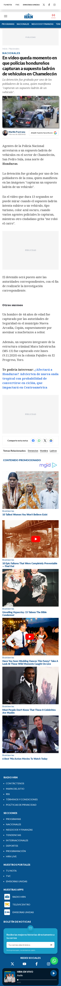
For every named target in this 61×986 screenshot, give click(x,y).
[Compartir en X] (45, 440)
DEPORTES (12, 845)
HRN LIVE (11, 856)
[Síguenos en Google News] (51, 440)
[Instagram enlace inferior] (48, 964)
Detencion (33, 450)
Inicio (4, 48)
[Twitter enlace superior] (44, 5)
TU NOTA (8, 5)
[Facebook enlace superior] (49, 5)
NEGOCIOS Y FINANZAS (42, 24)
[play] (53, 973)
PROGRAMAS (8, 24)
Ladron (53, 450)
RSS (8, 794)
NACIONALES (23, 24)
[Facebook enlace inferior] (36, 964)
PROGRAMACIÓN (16, 851)
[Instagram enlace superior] (54, 5)
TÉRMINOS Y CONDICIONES (22, 799)
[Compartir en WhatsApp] (39, 440)
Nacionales (14, 48)
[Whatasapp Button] (54, 961)
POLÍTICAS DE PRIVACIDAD (21, 804)
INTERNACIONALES (17, 840)
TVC (17, 5)
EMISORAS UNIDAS (31, 5)
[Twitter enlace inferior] (12, 964)
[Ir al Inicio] (28, 16)
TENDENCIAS (13, 835)
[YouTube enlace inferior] (24, 964)
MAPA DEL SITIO (15, 788)
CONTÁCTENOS (15, 783)
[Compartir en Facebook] (33, 440)
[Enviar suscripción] (51, 945)
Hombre (44, 450)
